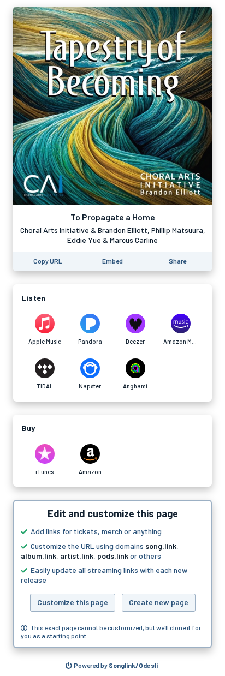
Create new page (158, 602)
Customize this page (72, 602)
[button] (112, 574)
